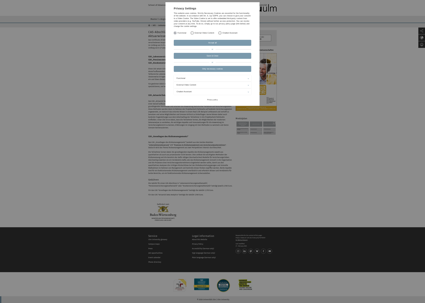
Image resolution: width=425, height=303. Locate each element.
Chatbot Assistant (229, 33)
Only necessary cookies (212, 69)
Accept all (212, 43)
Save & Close (212, 56)
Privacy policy (212, 100)
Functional (182, 33)
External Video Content (204, 33)
